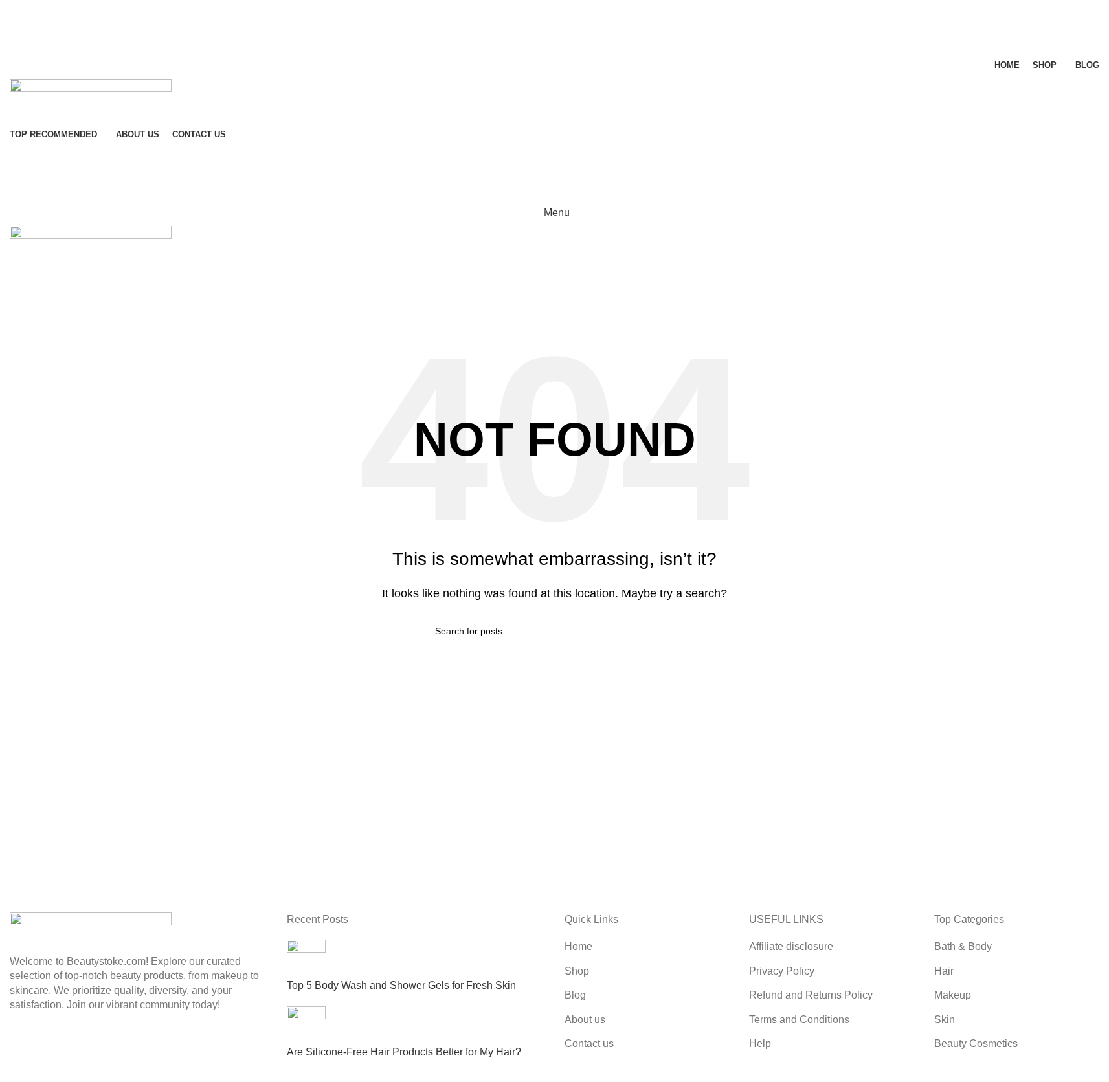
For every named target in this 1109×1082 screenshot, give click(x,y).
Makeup (952, 994)
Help (760, 1043)
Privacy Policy (781, 971)
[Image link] (91, 932)
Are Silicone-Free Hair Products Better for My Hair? (404, 1051)
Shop (577, 971)
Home (578, 946)
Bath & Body (963, 946)
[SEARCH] (669, 631)
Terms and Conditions (799, 1019)
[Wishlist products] (554, 39)
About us (585, 1019)
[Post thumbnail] (306, 958)
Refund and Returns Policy (811, 994)
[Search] (554, 13)
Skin (944, 1019)
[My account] (554, 161)
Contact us (589, 1043)
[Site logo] (91, 99)
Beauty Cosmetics (976, 1043)
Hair (944, 971)
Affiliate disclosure (791, 946)
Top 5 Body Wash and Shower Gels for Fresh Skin (401, 985)
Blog (575, 994)
